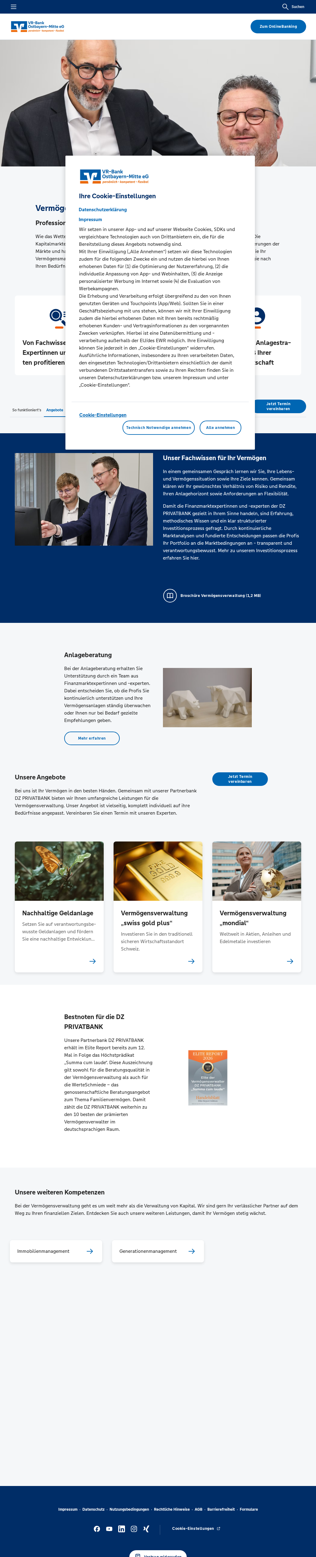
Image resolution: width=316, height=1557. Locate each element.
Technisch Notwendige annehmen (158, 427)
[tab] (27, 410)
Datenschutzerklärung (103, 209)
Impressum (67, 1509)
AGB (198, 1509)
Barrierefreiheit (221, 1509)
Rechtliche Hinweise (172, 1509)
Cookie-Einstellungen (103, 415)
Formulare (249, 1509)
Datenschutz (93, 1509)
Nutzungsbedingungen (129, 1509)
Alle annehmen (220, 427)
